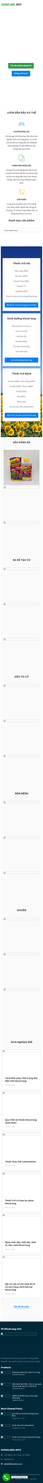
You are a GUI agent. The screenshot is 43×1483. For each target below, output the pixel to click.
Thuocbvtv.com (34, 1474)
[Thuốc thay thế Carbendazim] (21, 1135)
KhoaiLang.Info (13, 1474)
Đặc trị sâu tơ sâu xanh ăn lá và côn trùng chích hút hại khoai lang (20, 1286)
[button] (36, 5)
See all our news (21, 1306)
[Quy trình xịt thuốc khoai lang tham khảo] (21, 1093)
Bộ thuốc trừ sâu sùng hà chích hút (21, 305)
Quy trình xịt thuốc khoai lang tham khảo (21, 1121)
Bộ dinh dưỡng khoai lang (21, 360)
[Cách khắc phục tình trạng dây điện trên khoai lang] (21, 1051)
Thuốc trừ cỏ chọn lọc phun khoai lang (19, 1202)
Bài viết (26, 1479)
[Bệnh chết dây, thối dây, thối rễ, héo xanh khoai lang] (21, 1215)
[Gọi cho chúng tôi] (6, 1477)
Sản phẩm (18, 1479)
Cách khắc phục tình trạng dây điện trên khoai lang (21, 1079)
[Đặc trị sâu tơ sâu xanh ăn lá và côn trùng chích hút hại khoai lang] (21, 1257)
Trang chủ (9, 1479)
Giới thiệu (33, 1479)
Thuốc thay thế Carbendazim (20, 1161)
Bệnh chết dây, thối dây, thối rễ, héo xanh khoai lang (20, 1244)
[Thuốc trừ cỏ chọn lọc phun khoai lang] (21, 1173)
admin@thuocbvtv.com (13, 1464)
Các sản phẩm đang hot (21, 65)
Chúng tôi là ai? (21, 73)
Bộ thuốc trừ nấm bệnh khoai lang (21, 415)
